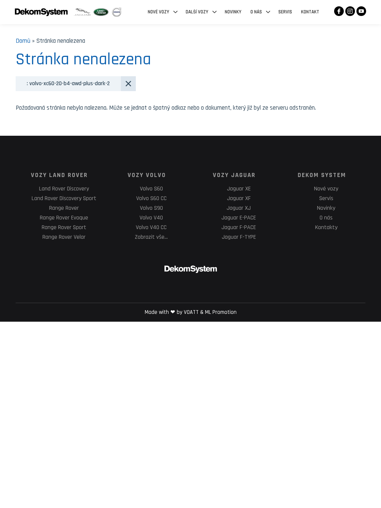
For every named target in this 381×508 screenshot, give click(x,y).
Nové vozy (326, 189)
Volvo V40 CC (151, 227)
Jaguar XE (239, 189)
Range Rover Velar (64, 237)
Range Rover (64, 208)
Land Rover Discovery (64, 189)
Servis (285, 12)
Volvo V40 (151, 218)
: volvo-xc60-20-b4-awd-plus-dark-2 (68, 83)
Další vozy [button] (197, 12)
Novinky (233, 12)
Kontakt (310, 12)
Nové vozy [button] (158, 12)
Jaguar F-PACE (238, 227)
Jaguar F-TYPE (239, 237)
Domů (23, 41)
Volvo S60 (151, 189)
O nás (326, 218)
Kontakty (326, 227)
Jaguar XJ (239, 208)
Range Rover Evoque (64, 218)
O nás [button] (256, 12)
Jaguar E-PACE (238, 218)
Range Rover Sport (64, 227)
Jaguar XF (239, 198)
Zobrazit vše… (151, 237)
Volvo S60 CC (151, 198)
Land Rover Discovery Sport (64, 198)
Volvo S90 (151, 208)
